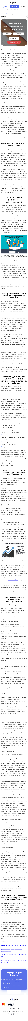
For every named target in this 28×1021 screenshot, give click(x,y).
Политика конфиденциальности (13, 1009)
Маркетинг (7, 33)
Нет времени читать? (14, 42)
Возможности (11, 10)
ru (24, 6)
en (21, 6)
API (13, 1011)
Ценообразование (18, 33)
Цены (18, 10)
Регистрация (14, 6)
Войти (6, 6)
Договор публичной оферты (13, 1013)
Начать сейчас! (14, 992)
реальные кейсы (13, 580)
